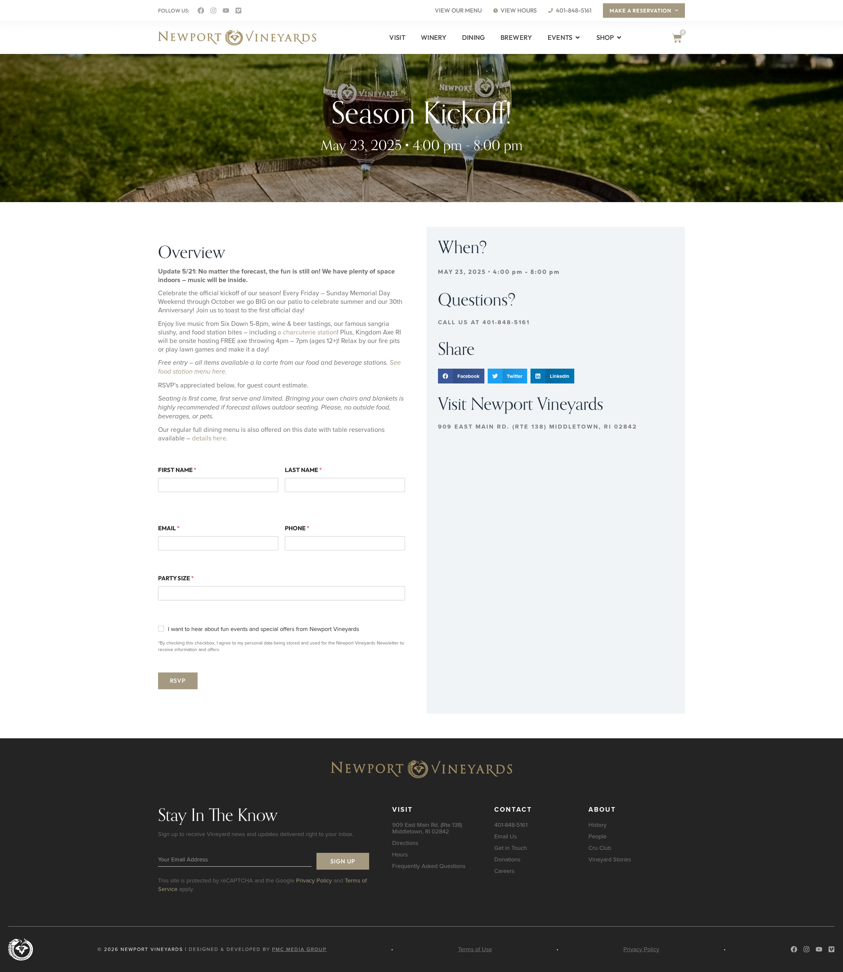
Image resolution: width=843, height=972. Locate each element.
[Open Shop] (619, 37)
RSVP (178, 680)
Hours (400, 854)
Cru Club (599, 848)
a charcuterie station (307, 332)
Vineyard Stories (609, 859)
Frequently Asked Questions (428, 866)
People (597, 836)
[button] (461, 376)
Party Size (176, 578)
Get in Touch (510, 848)
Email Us (505, 836)
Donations (507, 859)
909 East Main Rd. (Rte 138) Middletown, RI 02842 (537, 426)
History (597, 825)
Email (169, 528)
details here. (210, 438)
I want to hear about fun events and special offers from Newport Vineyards (263, 629)
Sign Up (342, 861)
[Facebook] (201, 10)
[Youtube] (226, 10)
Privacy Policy (314, 880)
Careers (504, 871)
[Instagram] (213, 10)
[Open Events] (577, 37)
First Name (177, 470)
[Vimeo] (238, 10)
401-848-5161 (511, 825)
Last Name (303, 470)
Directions (405, 843)
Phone (297, 528)
